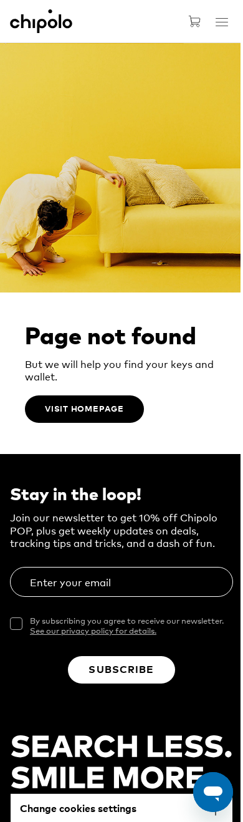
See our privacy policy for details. (93, 630)
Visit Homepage (84, 408)
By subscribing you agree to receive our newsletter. (127, 626)
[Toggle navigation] (222, 22)
